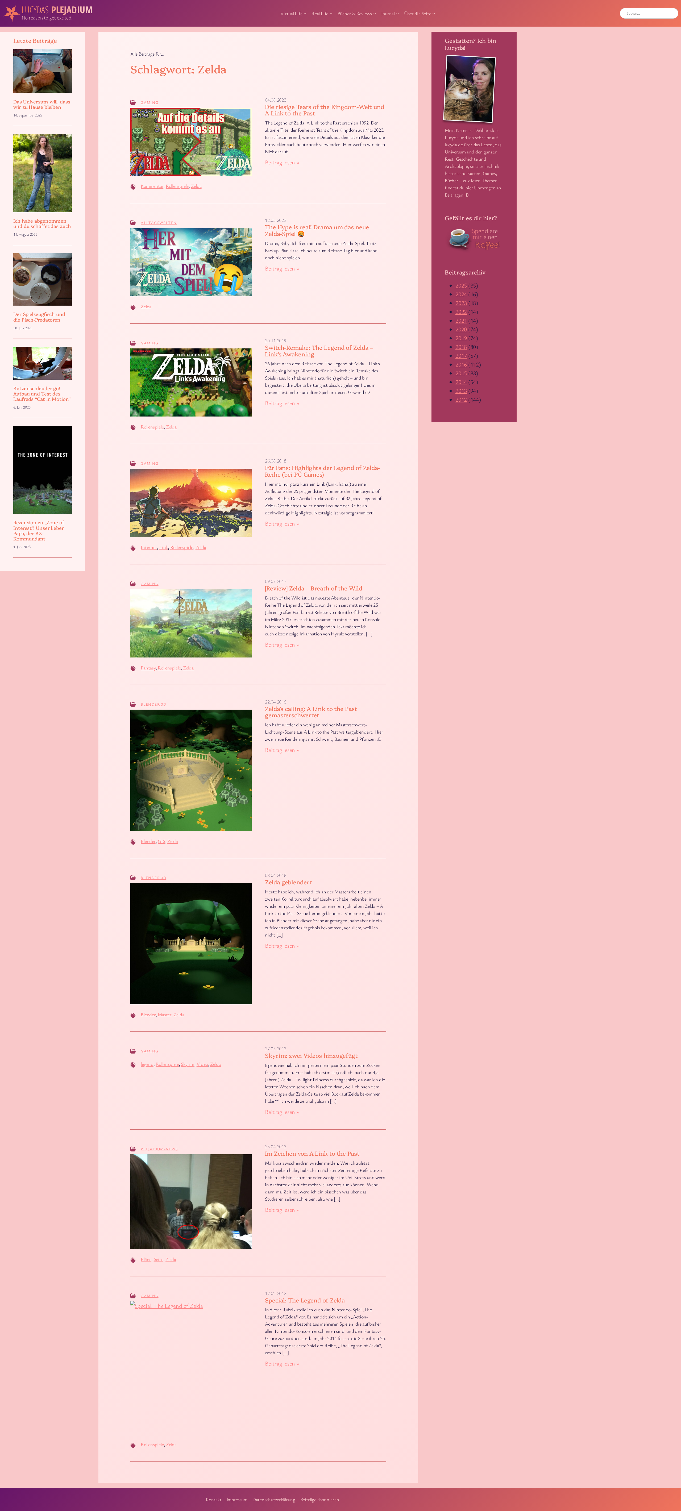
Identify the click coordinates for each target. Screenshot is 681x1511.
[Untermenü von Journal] (397, 13)
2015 (461, 373)
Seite (158, 1259)
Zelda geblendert (288, 882)
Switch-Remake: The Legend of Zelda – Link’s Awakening (319, 350)
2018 (461, 347)
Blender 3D (153, 704)
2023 (461, 303)
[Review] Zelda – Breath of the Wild (313, 588)
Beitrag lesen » (282, 162)
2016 (461, 364)
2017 (461, 355)
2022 (461, 311)
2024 (461, 294)
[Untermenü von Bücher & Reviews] (374, 13)
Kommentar (152, 186)
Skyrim (187, 1064)
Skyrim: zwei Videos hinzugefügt (311, 1055)
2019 (461, 338)
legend (147, 1064)
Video (202, 1064)
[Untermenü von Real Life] (331, 13)
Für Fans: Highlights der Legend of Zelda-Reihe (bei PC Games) (322, 471)
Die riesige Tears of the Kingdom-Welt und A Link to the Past (324, 110)
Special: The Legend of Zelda (305, 1300)
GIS (161, 841)
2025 (461, 285)
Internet (149, 547)
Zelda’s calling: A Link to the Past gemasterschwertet (311, 712)
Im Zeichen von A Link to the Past (312, 1153)
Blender (148, 841)
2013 (461, 390)
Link (163, 547)
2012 (461, 399)
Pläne (146, 1259)
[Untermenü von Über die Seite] (433, 13)
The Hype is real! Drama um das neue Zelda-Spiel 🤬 (317, 230)
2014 (461, 382)
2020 (461, 329)
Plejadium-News (159, 1148)
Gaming (149, 102)
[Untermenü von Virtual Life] (305, 13)
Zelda (196, 186)
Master (164, 1014)
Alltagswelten (159, 222)
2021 (461, 320)
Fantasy (148, 667)
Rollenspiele (177, 186)
